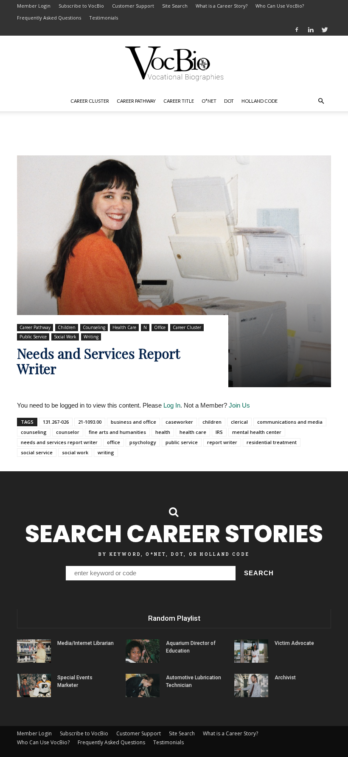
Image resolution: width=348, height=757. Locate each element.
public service (182, 442)
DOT (229, 101)
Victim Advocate (294, 643)
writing (106, 452)
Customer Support (133, 6)
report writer (222, 442)
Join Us (239, 405)
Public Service (33, 337)
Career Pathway (136, 101)
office (113, 442)
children (212, 422)
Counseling (94, 327)
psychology (142, 442)
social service (37, 452)
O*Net (209, 101)
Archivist (285, 678)
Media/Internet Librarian (85, 643)
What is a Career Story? (221, 6)
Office (160, 327)
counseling (34, 432)
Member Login (34, 6)
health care (193, 432)
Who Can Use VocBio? (279, 6)
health (162, 432)
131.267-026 (56, 422)
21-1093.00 (89, 422)
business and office (133, 422)
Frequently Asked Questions (49, 17)
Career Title (178, 101)
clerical (239, 422)
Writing (91, 337)
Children (67, 327)
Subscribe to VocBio (81, 6)
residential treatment (272, 442)
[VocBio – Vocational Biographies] (174, 64)
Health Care (124, 327)
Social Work (65, 337)
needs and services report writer (59, 442)
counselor (67, 432)
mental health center (256, 432)
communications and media (290, 422)
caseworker (179, 422)
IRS (219, 432)
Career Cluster (89, 101)
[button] (321, 101)
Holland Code (259, 101)
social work (75, 452)
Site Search (175, 6)
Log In (171, 405)
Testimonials (103, 17)
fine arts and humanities (117, 432)
